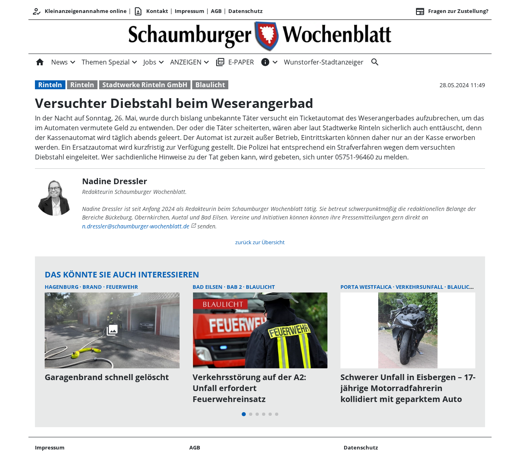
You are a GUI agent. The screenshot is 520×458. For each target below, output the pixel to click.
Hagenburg (62, 286)
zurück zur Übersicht (260, 242)
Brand (92, 286)
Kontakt (150, 11)
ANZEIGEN (186, 62)
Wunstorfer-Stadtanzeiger (324, 62)
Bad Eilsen (208, 286)
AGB (216, 11)
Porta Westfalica (366, 286)
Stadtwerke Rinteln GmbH (144, 84)
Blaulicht (210, 84)
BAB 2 (235, 286)
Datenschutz (245, 11)
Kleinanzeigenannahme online (79, 11)
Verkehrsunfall (420, 286)
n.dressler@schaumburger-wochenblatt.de (135, 226)
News (59, 62)
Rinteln (50, 84)
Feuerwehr (122, 286)
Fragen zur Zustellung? (451, 11)
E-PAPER (234, 62)
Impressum (189, 11)
